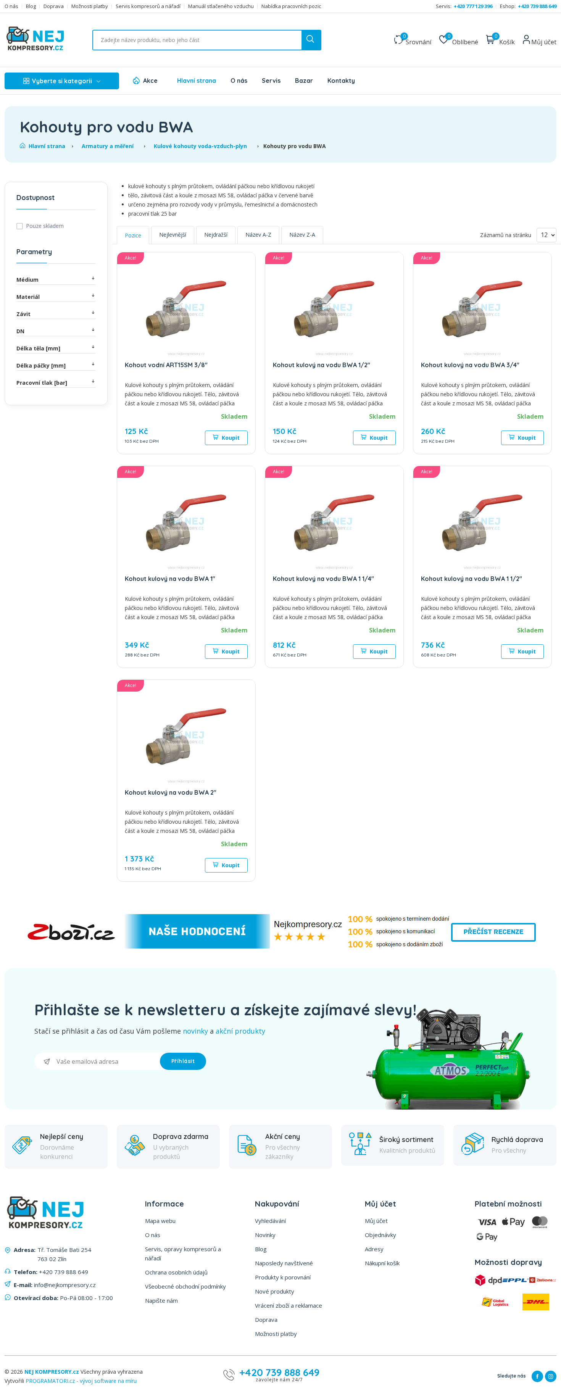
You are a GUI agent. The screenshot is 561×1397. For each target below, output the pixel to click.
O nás (11, 6)
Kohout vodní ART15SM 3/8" (166, 365)
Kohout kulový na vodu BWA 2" (170, 792)
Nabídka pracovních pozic (291, 6)
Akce (150, 80)
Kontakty (341, 80)
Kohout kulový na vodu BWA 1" (170, 578)
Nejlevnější (172, 234)
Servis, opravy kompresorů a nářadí (183, 1253)
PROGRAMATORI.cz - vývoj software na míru (81, 1380)
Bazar (304, 80)
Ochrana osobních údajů (176, 1272)
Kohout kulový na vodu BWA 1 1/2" (471, 578)
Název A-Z (258, 234)
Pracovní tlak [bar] (41, 382)
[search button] (311, 40)
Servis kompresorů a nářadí (148, 6)
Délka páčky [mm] (41, 365)
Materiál (28, 296)
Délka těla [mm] (38, 348)
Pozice (133, 235)
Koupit (230, 437)
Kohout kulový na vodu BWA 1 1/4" (323, 578)
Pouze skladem (45, 225)
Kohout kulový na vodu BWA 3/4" (470, 365)
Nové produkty (274, 1291)
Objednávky (380, 1235)
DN (20, 331)
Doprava (54, 6)
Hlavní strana (196, 80)
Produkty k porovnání (283, 1277)
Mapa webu (160, 1220)
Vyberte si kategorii (62, 81)
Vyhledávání (270, 1220)
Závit (23, 314)
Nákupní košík (382, 1263)
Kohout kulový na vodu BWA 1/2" (321, 365)
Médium (27, 279)
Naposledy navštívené (284, 1263)
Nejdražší (215, 234)
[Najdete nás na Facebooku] (537, 1376)
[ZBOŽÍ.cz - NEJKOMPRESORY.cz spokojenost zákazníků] (280, 946)
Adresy (374, 1249)
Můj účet (376, 1220)
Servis (271, 80)
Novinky (265, 1235)
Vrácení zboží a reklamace (288, 1305)
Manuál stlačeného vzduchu (221, 6)
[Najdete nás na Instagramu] (550, 1376)
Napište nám (161, 1300)
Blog (31, 6)
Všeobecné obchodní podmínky (185, 1286)
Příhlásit (183, 1061)
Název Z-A (302, 234)
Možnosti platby (89, 6)
